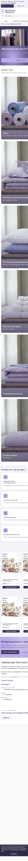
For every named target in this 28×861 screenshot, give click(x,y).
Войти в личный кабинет (10, 652)
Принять (14, 854)
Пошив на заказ (10, 456)
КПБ (4, 458)
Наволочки (6, 264)
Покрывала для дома (12, 394)
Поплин (15, 135)
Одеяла (23, 264)
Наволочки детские (15, 264)
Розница (8, 458)
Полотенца (6, 329)
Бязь (4, 135)
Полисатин (9, 135)
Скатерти (12, 329)
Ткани (5, 21)
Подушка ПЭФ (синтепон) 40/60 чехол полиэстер (10, 580)
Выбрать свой (20, 6)
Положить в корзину (11, 587)
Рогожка (20, 135)
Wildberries (6, 718)
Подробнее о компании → (7, 680)
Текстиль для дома (11, 327)
